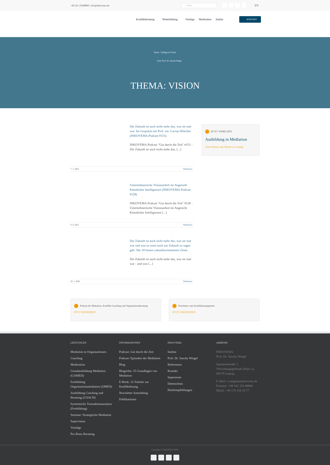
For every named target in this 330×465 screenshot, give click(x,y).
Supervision (77, 421)
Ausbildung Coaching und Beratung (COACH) (86, 395)
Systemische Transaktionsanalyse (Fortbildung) (91, 406)
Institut (172, 352)
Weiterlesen (187, 169)
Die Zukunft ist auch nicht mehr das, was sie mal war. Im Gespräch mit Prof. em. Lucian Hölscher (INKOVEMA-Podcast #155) (160, 131)
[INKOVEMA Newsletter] (231, 140)
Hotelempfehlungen (180, 390)
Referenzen (175, 364)
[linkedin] (224, 5)
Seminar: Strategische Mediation (90, 415)
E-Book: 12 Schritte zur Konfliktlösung (134, 384)
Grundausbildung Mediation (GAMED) (88, 373)
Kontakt (173, 371)
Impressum (174, 377)
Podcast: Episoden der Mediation (139, 358)
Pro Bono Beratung (82, 434)
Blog (122, 364)
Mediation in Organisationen (88, 352)
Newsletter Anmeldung (133, 393)
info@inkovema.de (100, 5)
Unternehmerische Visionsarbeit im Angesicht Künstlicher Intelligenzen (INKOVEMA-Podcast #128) (160, 189)
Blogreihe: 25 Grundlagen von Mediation (138, 373)
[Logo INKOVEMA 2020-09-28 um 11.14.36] (90, 12)
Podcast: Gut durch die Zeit (136, 352)
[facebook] (231, 5)
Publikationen (127, 399)
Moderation (77, 364)
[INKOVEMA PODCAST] (115, 310)
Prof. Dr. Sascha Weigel (183, 358)
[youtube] (244, 5)
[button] (250, 19)
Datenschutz (175, 383)
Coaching (76, 358)
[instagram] (237, 5)
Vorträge (75, 427)
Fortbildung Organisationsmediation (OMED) (91, 384)
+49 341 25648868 (79, 5)
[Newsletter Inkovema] (214, 310)
